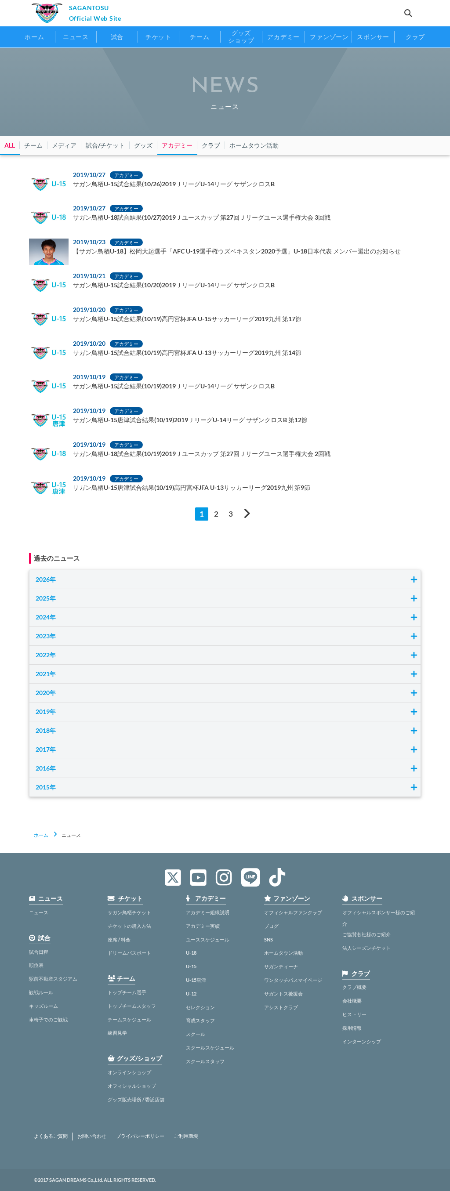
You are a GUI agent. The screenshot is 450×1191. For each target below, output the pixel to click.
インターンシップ (361, 1041)
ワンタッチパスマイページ (293, 980)
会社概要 (352, 1000)
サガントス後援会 (283, 993)
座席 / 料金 (119, 939)
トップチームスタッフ (132, 1006)
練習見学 (117, 1032)
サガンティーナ (281, 966)
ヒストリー (354, 1014)
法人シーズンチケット (366, 948)
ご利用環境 (186, 1136)
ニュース (38, 912)
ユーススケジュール (207, 939)
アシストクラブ (281, 1007)
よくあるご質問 (51, 1136)
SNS (268, 939)
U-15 (191, 966)
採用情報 (352, 1028)
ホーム (41, 835)
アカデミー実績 (203, 926)
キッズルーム (43, 1006)
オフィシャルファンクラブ (293, 912)
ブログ (271, 926)
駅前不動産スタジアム (53, 978)
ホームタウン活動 (283, 953)
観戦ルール (41, 992)
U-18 (191, 953)
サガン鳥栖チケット (129, 912)
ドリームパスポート (129, 953)
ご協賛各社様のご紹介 (366, 934)
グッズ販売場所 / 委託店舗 (136, 1099)
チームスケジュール (129, 1019)
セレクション (200, 1007)
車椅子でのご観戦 (48, 1019)
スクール (195, 1034)
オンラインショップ (129, 1072)
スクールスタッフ (205, 1061)
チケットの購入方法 (129, 926)
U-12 (191, 993)
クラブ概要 (354, 987)
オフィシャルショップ (132, 1086)
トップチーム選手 (127, 992)
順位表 (36, 965)
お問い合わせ (91, 1136)
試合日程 (38, 952)
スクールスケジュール (210, 1047)
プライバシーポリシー (140, 1136)
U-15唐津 (196, 980)
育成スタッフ (200, 1020)
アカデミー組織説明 (207, 912)
